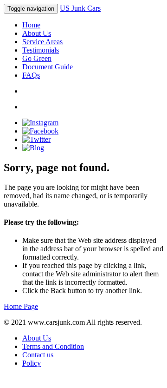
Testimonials (40, 50)
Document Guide (47, 67)
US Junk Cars (80, 8)
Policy (31, 363)
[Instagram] (40, 123)
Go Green (36, 58)
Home (31, 25)
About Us (36, 33)
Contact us (37, 355)
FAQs (31, 75)
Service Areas (42, 42)
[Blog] (33, 148)
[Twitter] (36, 139)
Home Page (21, 306)
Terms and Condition (53, 346)
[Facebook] (40, 131)
